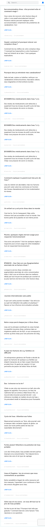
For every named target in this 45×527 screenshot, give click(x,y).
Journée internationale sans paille (17, 296)
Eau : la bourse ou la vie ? (14, 383)
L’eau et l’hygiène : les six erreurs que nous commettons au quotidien (21, 474)
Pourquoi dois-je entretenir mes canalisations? (22, 73)
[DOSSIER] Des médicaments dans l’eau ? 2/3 (21, 125)
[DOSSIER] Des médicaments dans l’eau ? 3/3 (21, 99)
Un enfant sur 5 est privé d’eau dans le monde (22, 208)
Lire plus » (8, 30)
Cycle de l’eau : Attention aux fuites (18, 416)
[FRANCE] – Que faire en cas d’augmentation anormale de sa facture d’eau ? (21, 264)
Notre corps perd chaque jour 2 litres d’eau (21, 322)
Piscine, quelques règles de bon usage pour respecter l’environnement (21, 236)
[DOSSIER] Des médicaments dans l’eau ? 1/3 (21, 152)
